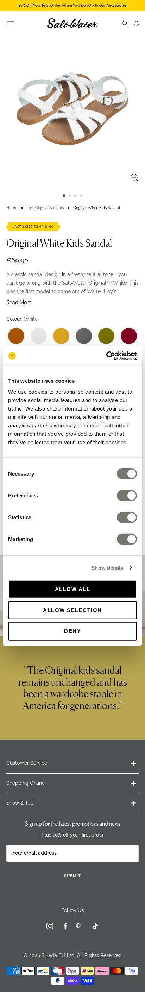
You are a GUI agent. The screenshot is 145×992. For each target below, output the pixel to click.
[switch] (127, 495)
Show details (107, 568)
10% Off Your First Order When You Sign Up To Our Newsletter (73, 5)
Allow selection (72, 610)
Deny (72, 631)
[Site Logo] (72, 23)
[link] (50, 927)
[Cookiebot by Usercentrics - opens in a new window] (106, 356)
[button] (64, 195)
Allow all (72, 589)
